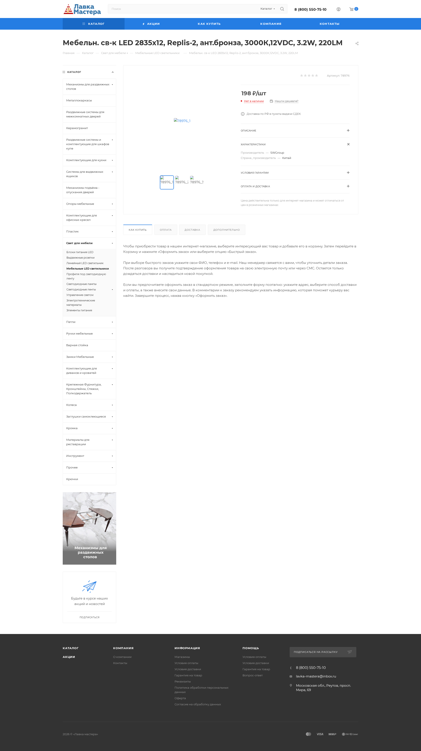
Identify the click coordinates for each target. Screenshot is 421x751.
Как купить (138, 229)
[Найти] (282, 8)
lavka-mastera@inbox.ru (316, 676)
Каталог (71, 648)
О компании (122, 657)
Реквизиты (183, 681)
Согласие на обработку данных (198, 704)
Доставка (192, 229)
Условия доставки (188, 669)
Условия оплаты (186, 663)
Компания (123, 648)
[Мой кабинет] (339, 10)
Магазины (182, 657)
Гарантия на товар (188, 675)
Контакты (120, 663)
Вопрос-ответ (253, 675)
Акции (69, 657)
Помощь (251, 648)
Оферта (180, 698)
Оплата (166, 229)
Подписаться (90, 617)
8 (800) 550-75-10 (310, 9)
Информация (187, 648)
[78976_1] (182, 120)
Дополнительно (226, 229)
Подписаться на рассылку (316, 652)
